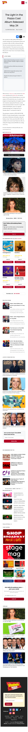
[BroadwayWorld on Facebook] (10, 709)
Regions (15, 718)
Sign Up (8, 704)
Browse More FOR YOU (14, 218)
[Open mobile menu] (26, 2)
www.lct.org (5, 124)
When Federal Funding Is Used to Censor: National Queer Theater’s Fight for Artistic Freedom (14, 61)
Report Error (14, 719)
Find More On (13, 293)
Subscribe (14, 441)
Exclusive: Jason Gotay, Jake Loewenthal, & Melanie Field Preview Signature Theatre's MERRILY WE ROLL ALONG (19, 509)
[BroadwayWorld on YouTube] (13, 713)
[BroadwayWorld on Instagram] (13, 709)
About (12, 716)
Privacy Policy (20, 723)
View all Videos (7, 524)
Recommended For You (8, 450)
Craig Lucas (11, 93)
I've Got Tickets (8, 262)
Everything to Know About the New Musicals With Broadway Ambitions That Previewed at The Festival (14, 665)
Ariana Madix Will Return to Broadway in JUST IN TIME (13, 620)
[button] (22, 2)
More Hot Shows (8, 581)
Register (15, 2)
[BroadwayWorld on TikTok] (20, 709)
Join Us (21, 716)
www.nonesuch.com (7, 129)
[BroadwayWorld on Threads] (10, 713)
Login (19, 2)
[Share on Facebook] (17, 36)
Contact (17, 716)
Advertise (7, 716)
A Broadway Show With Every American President (13, 67)
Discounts (19, 581)
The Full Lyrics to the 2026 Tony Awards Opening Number (17, 329)
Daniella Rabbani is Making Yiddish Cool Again (18, 495)
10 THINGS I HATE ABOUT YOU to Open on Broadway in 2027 (13, 635)
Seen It (8, 259)
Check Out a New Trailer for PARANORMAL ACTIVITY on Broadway (19, 501)
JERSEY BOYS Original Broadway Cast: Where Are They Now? (13, 71)
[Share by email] (24, 36)
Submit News (9, 718)
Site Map (20, 718)
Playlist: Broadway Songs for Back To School (13, 76)
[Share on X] (20, 36)
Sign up (14, 599)
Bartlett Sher (15, 95)
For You (9, 132)
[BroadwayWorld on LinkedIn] (17, 709)
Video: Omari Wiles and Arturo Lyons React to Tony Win (17, 305)
